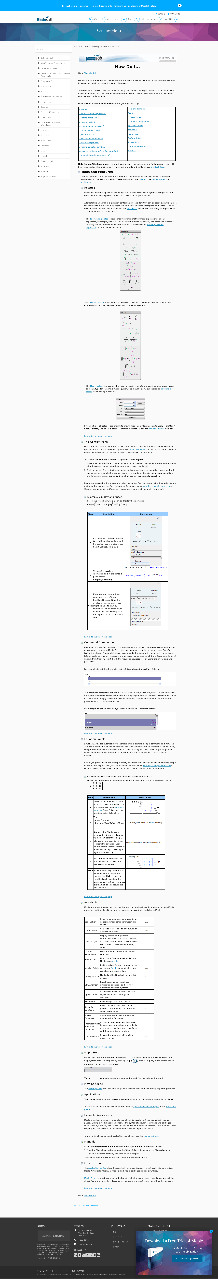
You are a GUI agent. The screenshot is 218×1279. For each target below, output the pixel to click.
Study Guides (46, 140)
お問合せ (161, 14)
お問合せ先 (79, 1226)
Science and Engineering (50, 112)
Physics (44, 91)
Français (57, 1271)
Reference (45, 146)
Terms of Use (80, 1275)
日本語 (72, 1271)
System (44, 151)
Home (77, 46)
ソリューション (118, 1237)
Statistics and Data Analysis (51, 97)
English (48, 1271)
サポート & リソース (120, 1242)
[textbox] (109, 221)
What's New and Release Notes (53, 63)
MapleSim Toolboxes (48, 177)
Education (45, 135)
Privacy (89, 1275)
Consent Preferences (100, 1275)
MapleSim (44, 171)
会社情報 (116, 1247)
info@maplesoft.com (86, 1244)
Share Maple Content (49, 81)
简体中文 (80, 1271)
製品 (114, 1232)
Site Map (122, 1275)
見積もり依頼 (175, 14)
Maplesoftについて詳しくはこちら (48, 1258)
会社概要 (41, 1226)
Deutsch (65, 1271)
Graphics (44, 107)
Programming (46, 102)
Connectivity (46, 117)
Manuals (44, 156)
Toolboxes (45, 166)
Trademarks (113, 1275)
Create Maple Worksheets (51, 68)
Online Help (94, 46)
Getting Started (47, 58)
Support (84, 46)
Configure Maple (47, 161)
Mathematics (46, 86)
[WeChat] (98, 1255)
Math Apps (45, 130)
